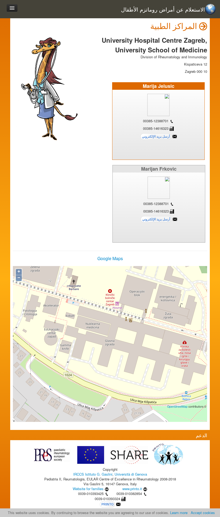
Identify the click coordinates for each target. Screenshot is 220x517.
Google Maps (110, 258)
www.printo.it (132, 488)
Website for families (88, 488)
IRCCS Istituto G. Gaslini (92, 474)
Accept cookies (203, 512)
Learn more (179, 512)
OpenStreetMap (177, 406)
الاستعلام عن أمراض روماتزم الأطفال (163, 9)
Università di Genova (131, 474)
